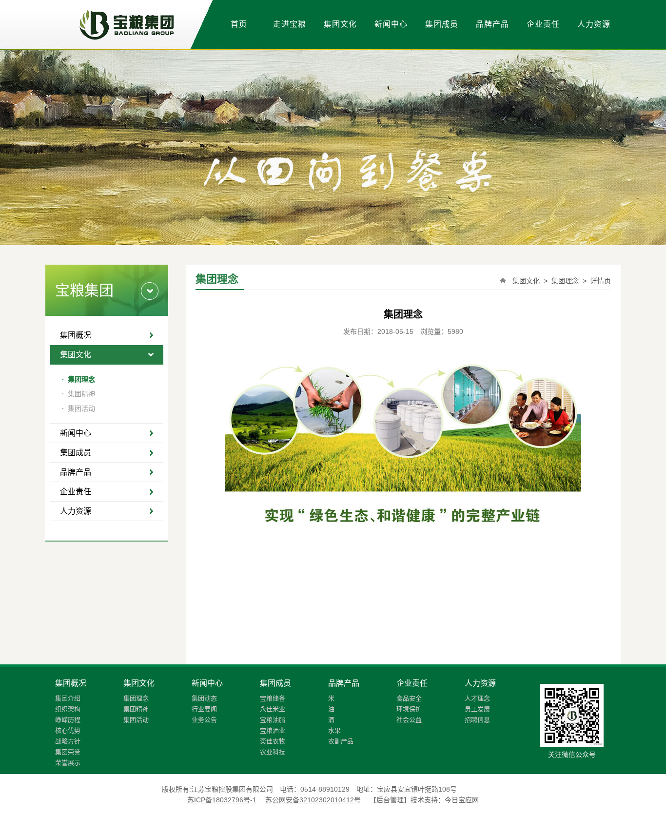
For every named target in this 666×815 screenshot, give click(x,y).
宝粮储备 (272, 698)
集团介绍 (67, 698)
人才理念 (477, 698)
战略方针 (67, 741)
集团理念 (78, 379)
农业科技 (272, 752)
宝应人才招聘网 (481, 789)
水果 (334, 730)
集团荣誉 (67, 752)
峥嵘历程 (67, 719)
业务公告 (204, 719)
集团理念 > (568, 281)
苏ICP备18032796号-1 (221, 800)
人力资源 (593, 24)
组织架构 (67, 709)
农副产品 (340, 741)
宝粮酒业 (272, 730)
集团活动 (78, 408)
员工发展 (477, 709)
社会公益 (409, 719)
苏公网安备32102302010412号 (313, 800)
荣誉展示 (67, 762)
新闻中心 (391, 24)
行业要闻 (204, 709)
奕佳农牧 (272, 741)
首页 (239, 24)
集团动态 (204, 698)
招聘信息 (477, 719)
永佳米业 (272, 709)
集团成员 (441, 24)
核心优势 (67, 730)
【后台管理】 (390, 800)
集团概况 (75, 335)
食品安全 (409, 698)
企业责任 (543, 24)
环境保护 (409, 709)
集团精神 (78, 394)
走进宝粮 (289, 24)
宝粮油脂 (272, 719)
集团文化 (340, 24)
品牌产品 (492, 24)
